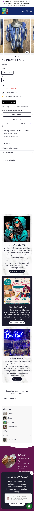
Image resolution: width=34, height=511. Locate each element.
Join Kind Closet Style (23, 460)
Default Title (7, 72)
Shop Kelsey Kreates (17, 271)
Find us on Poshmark (25, 471)
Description (6, 143)
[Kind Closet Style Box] (17, 291)
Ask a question (7, 153)
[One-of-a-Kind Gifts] (17, 229)
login (8, 107)
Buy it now (17, 119)
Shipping (4, 111)
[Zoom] (27, 52)
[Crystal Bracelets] (17, 342)
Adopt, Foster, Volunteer (22, 468)
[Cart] (27, 11)
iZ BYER (4, 64)
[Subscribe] (27, 399)
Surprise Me (17, 379)
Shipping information (10, 148)
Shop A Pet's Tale (24, 464)
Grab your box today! (17, 323)
